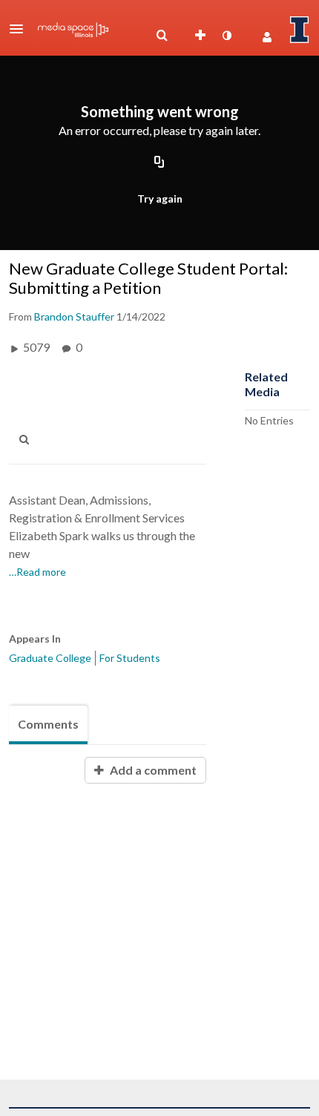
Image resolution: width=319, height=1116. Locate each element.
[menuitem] (161, 35)
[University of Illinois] (300, 30)
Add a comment (152, 770)
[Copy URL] (159, 162)
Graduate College (50, 657)
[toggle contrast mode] (226, 35)
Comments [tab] (48, 724)
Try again (159, 198)
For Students (129, 657)
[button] (21, 29)
